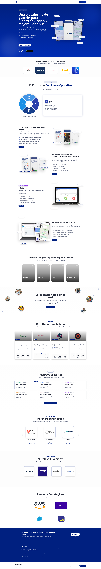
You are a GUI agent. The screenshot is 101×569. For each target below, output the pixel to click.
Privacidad (67, 550)
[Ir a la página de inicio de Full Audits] (18, 2)
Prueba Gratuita (82, 2)
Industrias (40, 2)
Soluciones (33, 2)
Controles (43, 550)
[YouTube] (25, 556)
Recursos (51, 2)
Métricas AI (43, 548)
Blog (58, 548)
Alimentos (51, 548)
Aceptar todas (82, 565)
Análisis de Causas (43, 557)
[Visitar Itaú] (61, 519)
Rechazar (76, 565)
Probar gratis (75, 534)
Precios (46, 2)
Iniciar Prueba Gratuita (25, 45)
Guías (58, 550)
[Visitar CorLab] (39, 519)
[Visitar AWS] (39, 505)
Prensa (58, 553)
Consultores (51, 553)
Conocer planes (50, 307)
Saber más (21, 146)
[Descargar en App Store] (22, 50)
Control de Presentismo (43, 554)
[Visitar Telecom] (61, 505)
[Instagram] (28, 556)
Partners (58, 555)
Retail (50, 552)
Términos (67, 548)
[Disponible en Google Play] (29, 50)
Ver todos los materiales (49, 402)
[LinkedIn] (22, 556)
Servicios (50, 550)
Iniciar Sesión (74, 2)
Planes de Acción (44, 552)
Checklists (59, 552)
